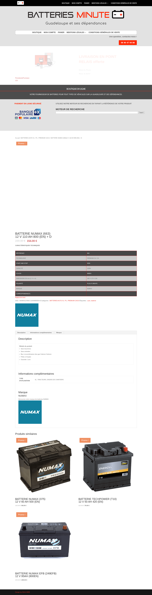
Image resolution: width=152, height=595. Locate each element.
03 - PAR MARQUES (71, 119)
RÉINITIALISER (88, 120)
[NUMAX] (26, 315)
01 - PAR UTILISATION (60, 119)
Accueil (17, 138)
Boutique (65, 3)
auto (88, 300)
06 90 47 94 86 (128, 42)
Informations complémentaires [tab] (41, 332)
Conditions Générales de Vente (124, 3)
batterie (93, 300)
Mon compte (77, 3)
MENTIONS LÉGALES (99, 3)
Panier (86, 3)
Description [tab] (21, 332)
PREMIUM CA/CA (44, 138)
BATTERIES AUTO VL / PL (29, 138)
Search (141, 112)
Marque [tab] (59, 332)
